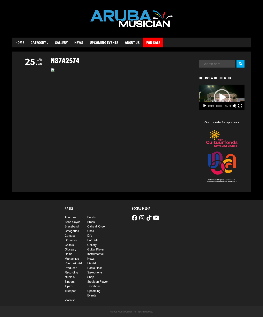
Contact (70, 235)
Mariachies (72, 258)
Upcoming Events (104, 42)
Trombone (94, 286)
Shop (90, 277)
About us (132, 42)
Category (38, 42)
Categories (72, 231)
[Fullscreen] (240, 106)
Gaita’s (69, 245)
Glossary (70, 249)
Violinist (70, 300)
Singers (70, 281)
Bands (91, 217)
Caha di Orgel (96, 226)
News (78, 42)
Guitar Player (95, 249)
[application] (222, 97)
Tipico (69, 286)
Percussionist (73, 263)
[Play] (205, 106)
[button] (222, 97)
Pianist (91, 263)
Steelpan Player (97, 281)
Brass (91, 222)
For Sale (153, 42)
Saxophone (94, 272)
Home (19, 42)
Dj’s (89, 235)
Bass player (72, 222)
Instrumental (95, 254)
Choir (90, 231)
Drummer (71, 240)
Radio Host (94, 268)
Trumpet (70, 291)
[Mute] (234, 106)
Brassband (72, 226)
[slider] (219, 106)
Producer (71, 268)
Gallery (61, 42)
